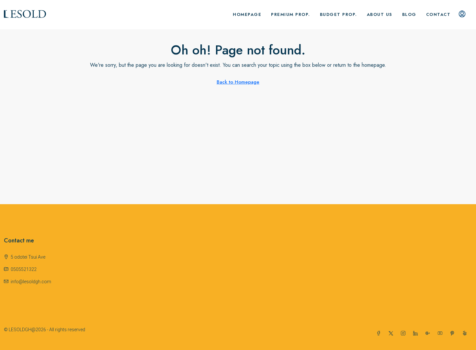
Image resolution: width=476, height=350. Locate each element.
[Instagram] (404, 333)
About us (379, 14)
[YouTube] (441, 333)
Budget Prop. (338, 14)
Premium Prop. (290, 14)
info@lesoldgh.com (31, 281)
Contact (438, 14)
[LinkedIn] (416, 333)
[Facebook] (379, 333)
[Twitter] (392, 333)
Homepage (247, 14)
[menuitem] (462, 14)
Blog (409, 14)
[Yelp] (466, 333)
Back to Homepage (238, 82)
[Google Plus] (429, 333)
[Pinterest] (453, 333)
